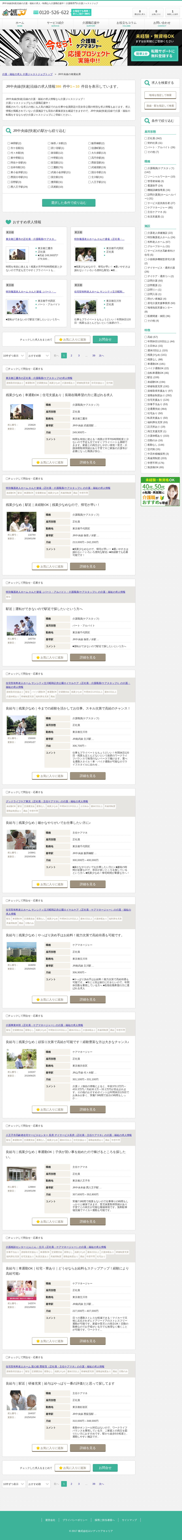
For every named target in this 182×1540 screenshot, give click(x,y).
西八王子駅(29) (19, 186)
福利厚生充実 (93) (157, 422)
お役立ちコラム (126, 24)
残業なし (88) (155, 359)
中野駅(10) (57, 157)
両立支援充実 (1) (156, 431)
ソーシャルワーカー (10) (161, 176)
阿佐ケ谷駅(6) (18, 162)
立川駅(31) (97, 177)
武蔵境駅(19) (98, 167)
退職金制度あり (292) (159, 395)
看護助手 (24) (155, 185)
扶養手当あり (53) (157, 404)
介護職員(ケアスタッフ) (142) (159, 170)
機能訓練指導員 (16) (158, 190)
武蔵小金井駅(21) (61, 172)
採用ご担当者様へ (105, 1520)
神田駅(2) (16, 143)
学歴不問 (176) (155, 462)
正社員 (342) (154, 138)
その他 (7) (153, 151)
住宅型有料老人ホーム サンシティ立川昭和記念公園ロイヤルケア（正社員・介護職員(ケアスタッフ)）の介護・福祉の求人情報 (68, 685)
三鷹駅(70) (57, 167)
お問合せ (105, 339)
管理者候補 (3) (155, 181)
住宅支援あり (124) (158, 399)
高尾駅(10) (57, 186)
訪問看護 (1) (154, 285)
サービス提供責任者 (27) (161, 203)
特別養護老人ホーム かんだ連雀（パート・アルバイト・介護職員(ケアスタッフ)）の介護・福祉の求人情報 (65, 591)
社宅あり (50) (155, 413)
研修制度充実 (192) (158, 386)
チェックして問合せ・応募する (25, 368)
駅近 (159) (153, 377)
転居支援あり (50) (157, 417)
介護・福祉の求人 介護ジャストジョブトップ (27, 74)
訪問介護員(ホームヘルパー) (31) (160, 196)
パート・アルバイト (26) (161, 147)
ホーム (20, 24)
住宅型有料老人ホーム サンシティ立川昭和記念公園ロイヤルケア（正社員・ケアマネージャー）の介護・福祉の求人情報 (68, 911)
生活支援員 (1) (155, 216)
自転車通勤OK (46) (158, 372)
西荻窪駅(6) (98, 162)
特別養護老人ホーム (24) (161, 237)
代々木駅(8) (17, 152)
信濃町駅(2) (98, 148)
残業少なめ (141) (157, 354)
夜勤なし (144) (155, 444)
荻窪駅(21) (57, 162)
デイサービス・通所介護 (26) (159, 269)
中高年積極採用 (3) (158, 453)
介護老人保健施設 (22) (160, 232)
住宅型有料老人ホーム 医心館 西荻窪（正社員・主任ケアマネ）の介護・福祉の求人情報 (55, 1366)
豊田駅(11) (57, 182)
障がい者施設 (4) (156, 298)
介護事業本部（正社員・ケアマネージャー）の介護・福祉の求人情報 (44, 1025)
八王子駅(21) (98, 182)
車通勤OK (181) (156, 363)
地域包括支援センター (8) (158, 309)
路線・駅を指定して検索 (160, 105)
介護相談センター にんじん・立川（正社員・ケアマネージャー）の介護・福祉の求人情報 (56, 1247)
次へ (101, 355)
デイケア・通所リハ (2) (160, 276)
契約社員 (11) (154, 142)
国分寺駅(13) (98, 172)
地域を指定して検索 (160, 95)
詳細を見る (88, 462)
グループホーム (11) (158, 246)
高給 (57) (152, 337)
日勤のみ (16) (155, 440)
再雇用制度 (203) (157, 458)
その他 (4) (153, 320)
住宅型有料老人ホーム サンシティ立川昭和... (99, 291)
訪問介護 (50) (155, 280)
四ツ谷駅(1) (57, 148)
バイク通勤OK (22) (158, 368)
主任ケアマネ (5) (156, 212)
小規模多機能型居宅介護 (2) (159, 261)
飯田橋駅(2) (98, 143)
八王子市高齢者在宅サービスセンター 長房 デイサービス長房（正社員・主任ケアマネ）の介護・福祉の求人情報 (69, 1135)
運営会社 (50, 1520)
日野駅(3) (16, 182)
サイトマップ (129, 1520)
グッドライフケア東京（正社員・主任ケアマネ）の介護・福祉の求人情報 (47, 801)
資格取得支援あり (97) (160, 390)
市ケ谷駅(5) (17, 148)
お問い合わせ (161, 24)
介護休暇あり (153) (158, 435)
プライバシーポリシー (75, 1520)
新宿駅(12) (57, 152)
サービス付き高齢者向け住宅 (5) (159, 252)
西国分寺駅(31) (19, 177)
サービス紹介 (55, 24)
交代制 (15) (153, 449)
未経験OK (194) (156, 381)
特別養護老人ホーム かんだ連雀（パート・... (31, 291)
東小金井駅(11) (19, 172)
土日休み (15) (155, 345)
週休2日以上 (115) (157, 350)
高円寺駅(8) (98, 157)
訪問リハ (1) (154, 289)
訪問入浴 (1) (154, 294)
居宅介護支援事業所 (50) (161, 303)
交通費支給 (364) (157, 408)
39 (93, 355)
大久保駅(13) (98, 152)
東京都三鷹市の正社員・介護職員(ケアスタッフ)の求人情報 (39, 378)
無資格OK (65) (155, 467)
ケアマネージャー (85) (160, 207)
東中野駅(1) (17, 157)
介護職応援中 (91, 24)
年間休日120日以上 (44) (161, 341)
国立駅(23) (57, 177)
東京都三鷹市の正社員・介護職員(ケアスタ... (31, 239)
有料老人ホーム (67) (158, 241)
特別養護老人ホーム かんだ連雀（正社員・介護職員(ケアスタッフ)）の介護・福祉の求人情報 (58, 488)
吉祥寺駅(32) (18, 167)
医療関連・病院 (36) (158, 316)
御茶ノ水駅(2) (59, 143)
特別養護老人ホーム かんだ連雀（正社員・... (99, 239)
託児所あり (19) (156, 426)
